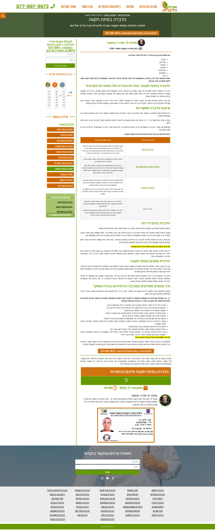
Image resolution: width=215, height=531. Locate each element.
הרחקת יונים (132, 494)
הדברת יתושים (82, 502)
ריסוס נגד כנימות (57, 494)
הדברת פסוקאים (57, 514)
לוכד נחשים (132, 490)
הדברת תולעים (107, 519)
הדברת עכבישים (107, 498)
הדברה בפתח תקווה (64, 169)
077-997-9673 (32, 6)
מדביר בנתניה (66, 174)
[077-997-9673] (52, 6)
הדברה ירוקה (147, 149)
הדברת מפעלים (157, 494)
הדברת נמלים (82, 506)
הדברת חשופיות (57, 510)
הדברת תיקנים (107, 510)
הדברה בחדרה (66, 135)
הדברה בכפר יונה (65, 185)
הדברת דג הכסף (57, 519)
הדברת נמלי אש (82, 510)
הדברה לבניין (158, 502)
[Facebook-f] (113, 478)
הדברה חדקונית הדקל (57, 490)
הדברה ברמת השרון (64, 146)
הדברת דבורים (57, 502)
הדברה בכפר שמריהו (63, 163)
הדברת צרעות (107, 506)
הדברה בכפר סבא (65, 129)
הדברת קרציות (82, 494)
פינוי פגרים (158, 510)
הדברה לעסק (158, 490)
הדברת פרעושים (82, 490)
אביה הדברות (148, 6)
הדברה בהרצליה (65, 157)
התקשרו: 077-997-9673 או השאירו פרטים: (60, 49)
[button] (3, 15)
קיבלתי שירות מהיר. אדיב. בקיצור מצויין (49, 98)
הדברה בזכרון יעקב (64, 206)
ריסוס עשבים (158, 506)
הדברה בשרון (110, 15)
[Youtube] (107, 478)
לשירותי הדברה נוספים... (60, 215)
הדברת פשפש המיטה (132, 506)
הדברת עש (82, 514)
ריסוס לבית (158, 498)
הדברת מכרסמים (107, 490)
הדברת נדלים (107, 514)
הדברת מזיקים (82, 498)
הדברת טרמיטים (132, 502)
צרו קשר (87, 6)
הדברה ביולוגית (133, 514)
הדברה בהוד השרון (64, 152)
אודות (130, 6)
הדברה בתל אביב (64, 202)
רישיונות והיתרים (109, 6)
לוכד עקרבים (57, 498)
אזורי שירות (68, 6)
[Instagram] (102, 478)
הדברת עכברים (108, 494)
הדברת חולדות (132, 498)
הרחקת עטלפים (132, 510)
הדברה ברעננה (66, 180)
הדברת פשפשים (107, 502)
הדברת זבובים (57, 506)
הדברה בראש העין (65, 140)
